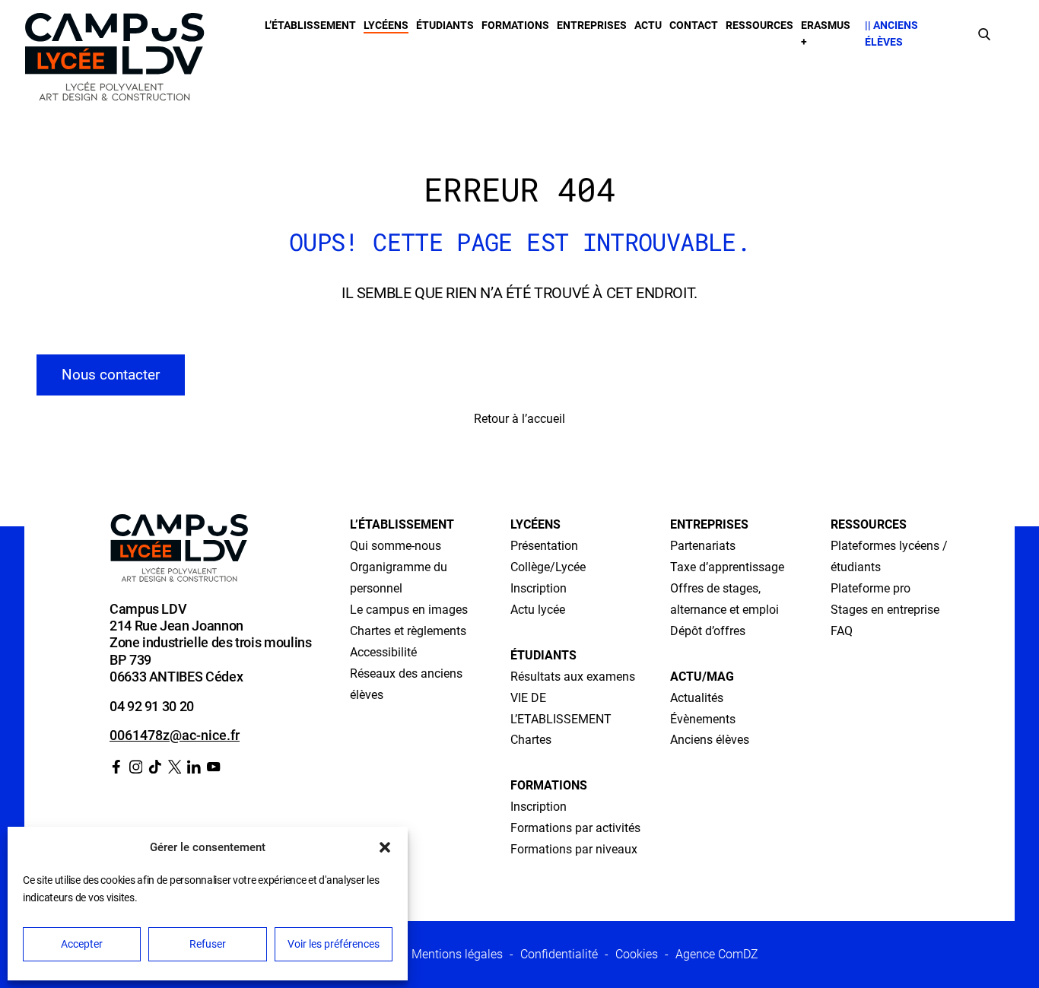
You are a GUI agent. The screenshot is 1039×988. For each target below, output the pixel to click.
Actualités (696, 698)
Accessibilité (383, 652)
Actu (648, 25)
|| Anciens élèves (891, 33)
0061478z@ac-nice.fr (175, 735)
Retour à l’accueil (519, 418)
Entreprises (592, 25)
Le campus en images (409, 609)
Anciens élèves (709, 739)
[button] (384, 847)
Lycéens (386, 25)
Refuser (207, 944)
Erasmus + (825, 33)
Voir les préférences (334, 944)
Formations (515, 25)
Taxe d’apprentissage (727, 567)
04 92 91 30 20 (152, 706)
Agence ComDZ (716, 954)
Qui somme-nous (395, 545)
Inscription (538, 588)
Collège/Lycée (548, 567)
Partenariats (703, 545)
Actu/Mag (702, 676)
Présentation (544, 545)
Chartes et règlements (408, 631)
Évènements (703, 719)
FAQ (842, 631)
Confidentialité (559, 954)
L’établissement (310, 25)
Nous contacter (111, 375)
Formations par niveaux (573, 849)
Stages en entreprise (885, 609)
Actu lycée (537, 609)
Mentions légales (457, 954)
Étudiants (445, 25)
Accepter (82, 944)
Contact (693, 25)
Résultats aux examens (572, 676)
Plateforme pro (870, 588)
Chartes (530, 739)
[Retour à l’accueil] (114, 60)
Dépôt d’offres (707, 631)
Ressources (759, 25)
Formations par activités (575, 828)
